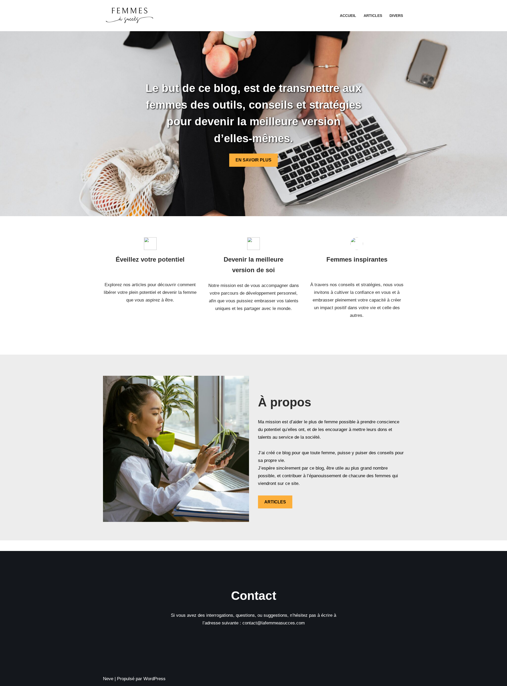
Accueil (348, 16)
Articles (373, 16)
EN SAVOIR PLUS (253, 160)
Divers (396, 16)
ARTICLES (275, 502)
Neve (108, 678)
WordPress (154, 678)
